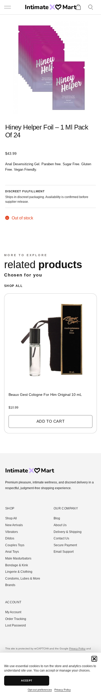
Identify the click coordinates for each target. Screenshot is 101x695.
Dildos (9, 538)
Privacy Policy (62, 689)
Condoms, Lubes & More (22, 578)
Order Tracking (15, 619)
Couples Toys (14, 545)
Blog (57, 518)
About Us (60, 525)
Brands (10, 585)
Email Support (64, 551)
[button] (94, 658)
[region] (50, 365)
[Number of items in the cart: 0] (78, 7)
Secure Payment (65, 545)
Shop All (13, 285)
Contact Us (61, 538)
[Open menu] (8, 7)
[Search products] (91, 7)
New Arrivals (14, 525)
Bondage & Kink (16, 565)
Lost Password (15, 625)
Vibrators (11, 532)
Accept (26, 680)
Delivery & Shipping (68, 532)
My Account (13, 612)
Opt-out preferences (40, 689)
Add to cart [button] (51, 421)
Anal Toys (12, 551)
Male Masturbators (18, 558)
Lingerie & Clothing (18, 572)
